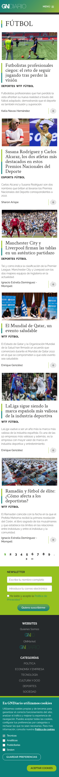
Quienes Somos (29, 629)
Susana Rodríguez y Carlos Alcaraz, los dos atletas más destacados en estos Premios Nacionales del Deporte (31, 161)
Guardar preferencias (21, 756)
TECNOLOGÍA (29, 674)
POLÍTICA (29, 663)
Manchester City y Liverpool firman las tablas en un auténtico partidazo (30, 248)
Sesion (10, 749)
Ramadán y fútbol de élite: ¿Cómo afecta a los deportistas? (30, 496)
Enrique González (12, 365)
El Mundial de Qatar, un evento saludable (28, 328)
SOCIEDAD (29, 691)
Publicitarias (13, 745)
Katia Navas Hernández (15, 110)
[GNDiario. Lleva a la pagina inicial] (14, 6)
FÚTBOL (28, 86)
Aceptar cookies (42, 768)
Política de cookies (45, 729)
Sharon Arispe (10, 202)
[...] (29, 635)
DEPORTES (8, 86)
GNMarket (29, 641)
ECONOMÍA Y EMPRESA (29, 669)
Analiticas (12, 740)
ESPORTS (7, 177)
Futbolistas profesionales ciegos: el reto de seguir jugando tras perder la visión (29, 73)
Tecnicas (12, 735)
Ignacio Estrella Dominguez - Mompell (19, 284)
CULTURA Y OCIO (29, 680)
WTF (19, 86)
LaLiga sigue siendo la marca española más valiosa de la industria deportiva (31, 411)
